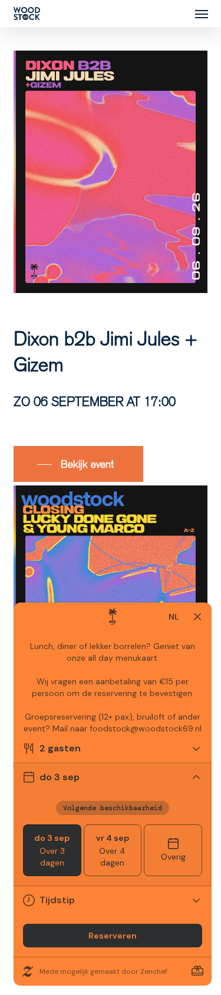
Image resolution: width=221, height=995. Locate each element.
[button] (201, 13)
